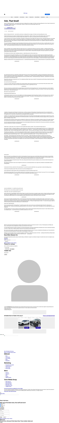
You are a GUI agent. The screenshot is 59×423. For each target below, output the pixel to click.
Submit (4, 417)
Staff (6, 375)
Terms (12, 242)
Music (7, 359)
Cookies (10, 388)
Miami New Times (9, 384)
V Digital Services (8, 386)
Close (1, 422)
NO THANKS (12, 249)
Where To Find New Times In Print (9, 352)
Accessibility (13, 388)
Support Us (47, 14)
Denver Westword (8, 382)
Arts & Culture (8, 358)
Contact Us (7, 373)
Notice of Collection (7, 242)
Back (1, 417)
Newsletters (8, 360)
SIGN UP (6, 241)
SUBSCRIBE (7, 249)
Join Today (2, 407)
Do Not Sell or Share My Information (10, 391)
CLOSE (6, 254)
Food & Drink (8, 357)
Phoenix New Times (9, 385)
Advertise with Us (8, 366)
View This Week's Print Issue (9, 351)
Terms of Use (8, 367)
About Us (7, 372)
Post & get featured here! (49, 315)
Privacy (15, 242)
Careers (7, 376)
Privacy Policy (8, 368)
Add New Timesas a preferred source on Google (10, 28)
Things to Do (3, 405)
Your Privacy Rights (19, 388)
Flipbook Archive (8, 377)
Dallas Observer (8, 381)
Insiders (2, 406)
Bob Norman (7, 25)
